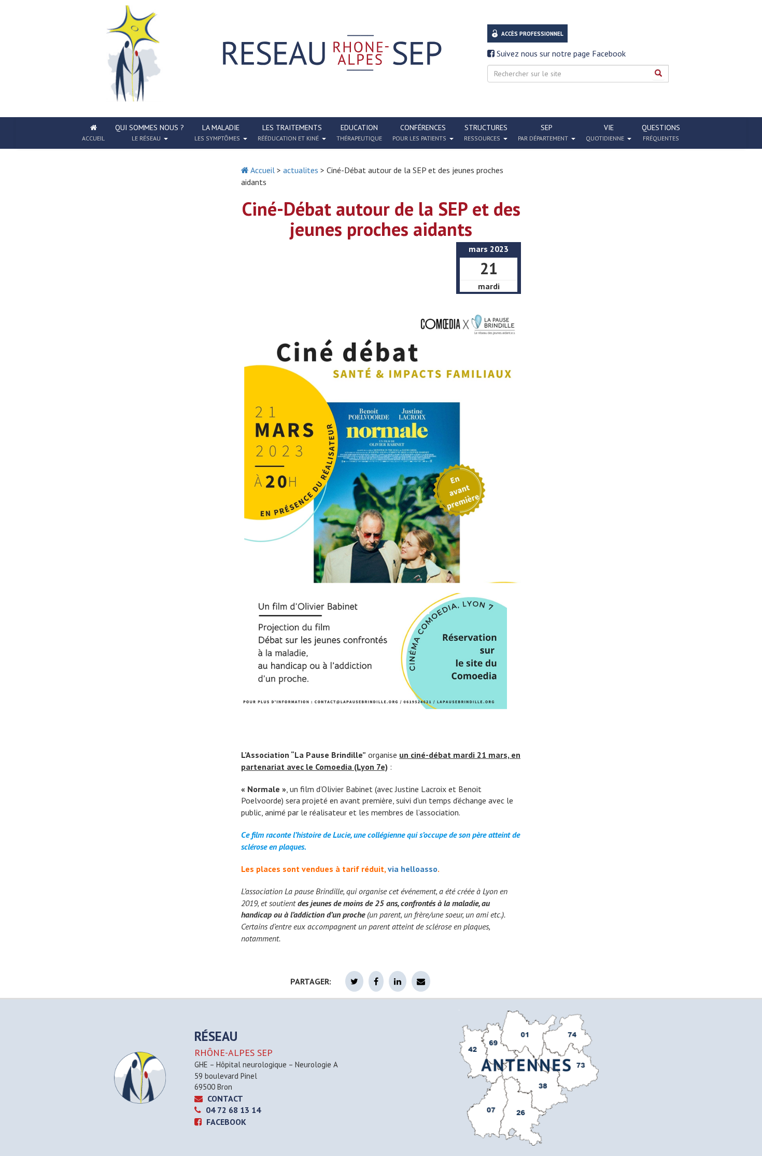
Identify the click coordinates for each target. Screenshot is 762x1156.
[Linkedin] (397, 981)
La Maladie (217, 132)
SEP (543, 132)
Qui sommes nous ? (149, 132)
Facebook (225, 1122)
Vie (605, 132)
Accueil (262, 170)
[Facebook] (376, 981)
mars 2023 (489, 249)
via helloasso (413, 869)
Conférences (419, 132)
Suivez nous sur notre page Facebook (560, 53)
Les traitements (290, 132)
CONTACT (224, 1098)
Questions (661, 132)
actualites (300, 170)
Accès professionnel (532, 33)
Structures (485, 132)
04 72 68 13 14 (232, 1110)
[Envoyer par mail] (421, 981)
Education (359, 132)
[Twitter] (354, 981)
